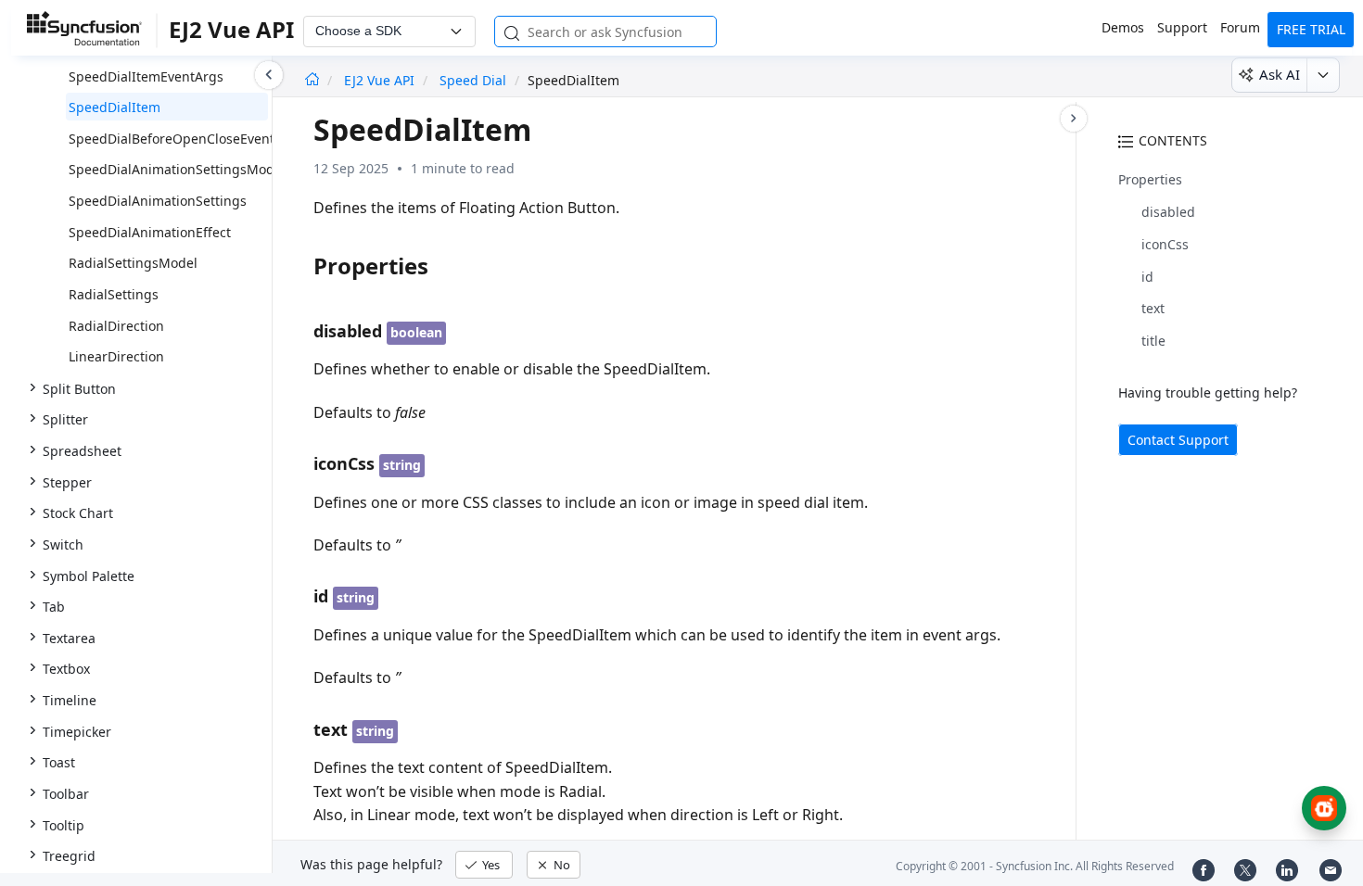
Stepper (67, 482)
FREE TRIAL (1311, 29)
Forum (1240, 27)
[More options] (1322, 75)
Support (1182, 27)
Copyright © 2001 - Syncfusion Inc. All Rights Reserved (1035, 866)
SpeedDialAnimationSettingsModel (177, 169)
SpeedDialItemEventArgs (146, 76)
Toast (59, 762)
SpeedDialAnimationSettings (158, 200)
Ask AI (1279, 74)
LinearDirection (116, 356)
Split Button (79, 389)
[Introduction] (312, 80)
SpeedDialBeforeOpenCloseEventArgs (186, 138)
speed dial (472, 80)
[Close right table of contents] (1073, 118)
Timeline (69, 700)
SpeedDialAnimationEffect (150, 232)
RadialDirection (116, 326)
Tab (54, 606)
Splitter (65, 419)
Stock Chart (78, 513)
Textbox (66, 668)
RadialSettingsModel (133, 263)
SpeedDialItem (114, 107)
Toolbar (66, 794)
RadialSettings (114, 294)
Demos (1123, 27)
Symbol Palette (88, 576)
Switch (63, 544)
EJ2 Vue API (381, 80)
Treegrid (69, 856)
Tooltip (63, 825)
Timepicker (77, 731)
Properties (1150, 179)
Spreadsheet (82, 451)
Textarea (69, 638)
